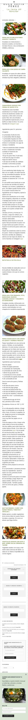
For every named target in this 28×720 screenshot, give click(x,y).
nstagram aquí (14, 124)
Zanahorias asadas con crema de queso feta (11, 106)
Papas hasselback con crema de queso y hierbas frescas (13, 340)
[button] (26, 674)
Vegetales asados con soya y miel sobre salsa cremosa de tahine (13, 543)
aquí (21, 239)
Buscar (14, 577)
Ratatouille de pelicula (11, 260)
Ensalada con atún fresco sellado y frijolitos (11, 624)
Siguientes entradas (19, 565)
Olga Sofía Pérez (14, 5)
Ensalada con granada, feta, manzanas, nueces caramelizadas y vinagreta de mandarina (13, 298)
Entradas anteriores (9, 563)
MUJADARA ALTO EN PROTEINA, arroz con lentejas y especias (13, 630)
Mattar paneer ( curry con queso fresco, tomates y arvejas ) (12, 510)
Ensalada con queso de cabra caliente (13, 70)
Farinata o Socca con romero (8, 627)
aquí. (20, 359)
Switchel (4, 636)
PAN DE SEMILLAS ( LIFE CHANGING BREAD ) (11, 633)
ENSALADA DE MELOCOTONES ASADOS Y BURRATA (12, 38)
